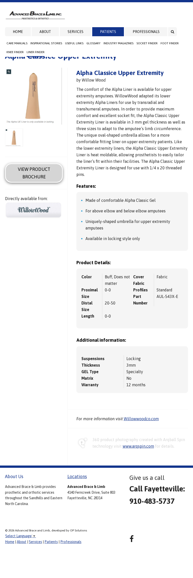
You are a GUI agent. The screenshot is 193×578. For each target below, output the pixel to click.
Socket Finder (147, 43)
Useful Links (74, 43)
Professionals (146, 32)
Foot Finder (170, 43)
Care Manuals (17, 43)
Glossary (93, 43)
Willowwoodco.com (141, 418)
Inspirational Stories (46, 43)
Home (18, 32)
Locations (77, 476)
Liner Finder (35, 52)
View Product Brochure (34, 173)
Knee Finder (15, 52)
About (45, 32)
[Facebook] (131, 539)
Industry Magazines (118, 43)
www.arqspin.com (138, 446)
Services (75, 32)
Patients (108, 32)
